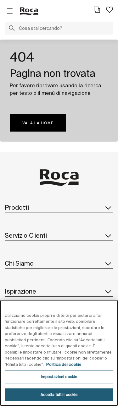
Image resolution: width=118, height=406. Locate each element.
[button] (11, 28)
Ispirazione (20, 291)
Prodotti (17, 207)
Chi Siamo (19, 263)
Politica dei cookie (63, 364)
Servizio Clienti (26, 235)
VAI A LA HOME (37, 123)
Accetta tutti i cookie (59, 394)
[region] (59, 353)
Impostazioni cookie (59, 377)
